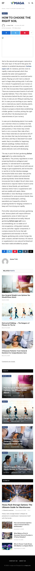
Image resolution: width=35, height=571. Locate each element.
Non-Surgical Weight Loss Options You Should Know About (15, 390)
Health (5, 13)
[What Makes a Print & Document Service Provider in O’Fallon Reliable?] (7, 535)
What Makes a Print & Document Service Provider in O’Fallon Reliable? (23, 535)
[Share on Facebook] (6, 33)
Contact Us (13, 561)
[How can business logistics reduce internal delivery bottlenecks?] (7, 525)
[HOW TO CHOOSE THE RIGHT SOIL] (17, 47)
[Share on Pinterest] (24, 33)
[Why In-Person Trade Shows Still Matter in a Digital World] (7, 546)
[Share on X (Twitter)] (15, 33)
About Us (22, 561)
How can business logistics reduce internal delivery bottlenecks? (22, 524)
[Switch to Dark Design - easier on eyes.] (29, 3)
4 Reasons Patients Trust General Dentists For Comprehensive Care (15, 441)
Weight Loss (7, 376)
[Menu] (3, 3)
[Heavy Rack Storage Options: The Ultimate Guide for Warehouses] (17, 493)
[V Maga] (17, 3)
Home (3, 8)
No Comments (7, 28)
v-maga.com (27, 565)
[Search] (32, 3)
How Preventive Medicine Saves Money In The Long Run (17, 468)
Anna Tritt (10, 25)
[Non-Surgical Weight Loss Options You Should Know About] (17, 284)
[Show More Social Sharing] (31, 33)
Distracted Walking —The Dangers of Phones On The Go (17, 417)
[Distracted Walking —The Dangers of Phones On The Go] (17, 312)
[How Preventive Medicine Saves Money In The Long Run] (17, 463)
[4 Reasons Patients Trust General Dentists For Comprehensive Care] (17, 339)
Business (5, 501)
